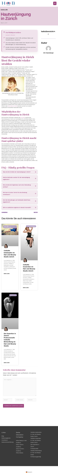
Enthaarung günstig (36, 456)
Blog (3, 436)
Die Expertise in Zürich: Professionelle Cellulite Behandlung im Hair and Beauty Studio (10, 340)
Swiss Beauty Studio (12, 106)
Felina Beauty (19, 452)
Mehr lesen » (7, 273)
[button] (54, 31)
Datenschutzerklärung (7, 442)
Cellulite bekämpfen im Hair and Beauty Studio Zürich (36, 434)
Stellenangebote (6, 438)
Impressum (5, 440)
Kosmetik (23, 117)
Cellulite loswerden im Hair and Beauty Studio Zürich (36, 440)
